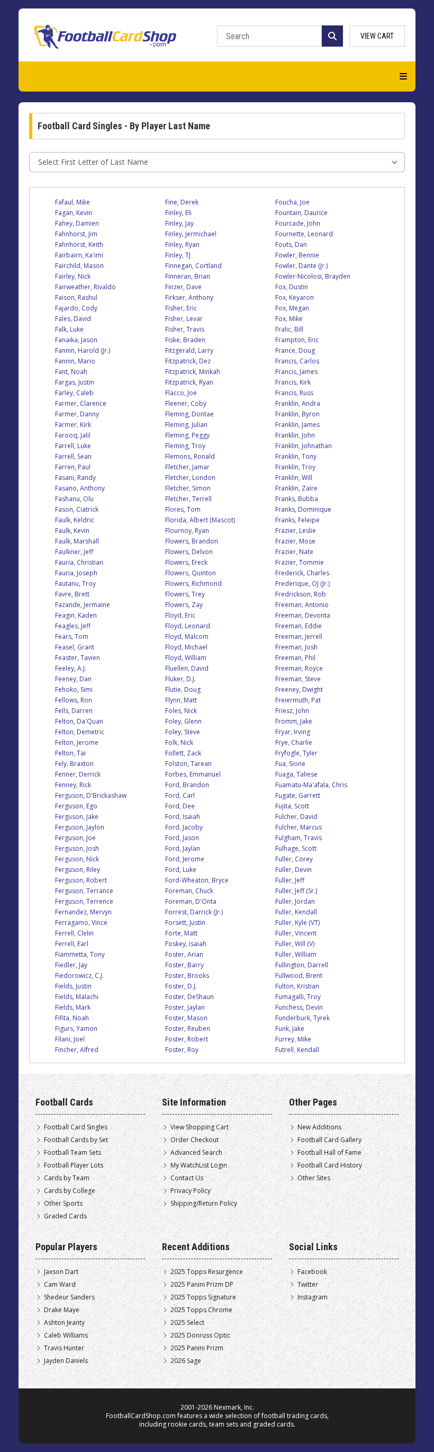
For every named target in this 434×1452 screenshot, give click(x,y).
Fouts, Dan (291, 244)
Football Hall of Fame (329, 1152)
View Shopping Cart (199, 1127)
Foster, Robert (186, 1039)
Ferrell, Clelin (74, 933)
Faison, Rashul (76, 297)
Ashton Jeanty (64, 1323)
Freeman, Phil (295, 657)
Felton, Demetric (79, 731)
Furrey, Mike (293, 1039)
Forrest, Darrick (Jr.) (194, 911)
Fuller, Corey (294, 858)
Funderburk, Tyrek (302, 1017)
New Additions (319, 1127)
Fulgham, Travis (298, 837)
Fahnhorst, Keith (79, 244)
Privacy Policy (190, 1191)
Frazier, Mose (295, 541)
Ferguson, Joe (75, 837)
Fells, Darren (74, 710)
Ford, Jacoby (184, 827)
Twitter (307, 1284)
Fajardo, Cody (76, 308)
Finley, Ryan (182, 244)
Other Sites (313, 1178)
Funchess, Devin (299, 1007)
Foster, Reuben (187, 1028)
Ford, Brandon (187, 784)
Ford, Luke (180, 869)
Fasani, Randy (75, 477)
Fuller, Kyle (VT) (297, 922)
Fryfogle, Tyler (296, 753)
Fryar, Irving (292, 731)
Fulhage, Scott (296, 848)
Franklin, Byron (297, 413)
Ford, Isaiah (182, 816)
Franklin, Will (293, 477)
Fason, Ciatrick (76, 509)
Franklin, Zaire (296, 488)
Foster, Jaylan (185, 1007)
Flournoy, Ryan (187, 530)
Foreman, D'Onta (190, 901)
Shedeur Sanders (69, 1297)
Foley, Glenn (183, 721)
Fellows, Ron (73, 700)
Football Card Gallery (329, 1140)
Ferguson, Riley (77, 869)
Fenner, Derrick (78, 774)
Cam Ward (60, 1284)
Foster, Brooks (187, 975)
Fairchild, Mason (79, 265)
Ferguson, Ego (76, 805)
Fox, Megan (292, 308)
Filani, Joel (70, 1039)
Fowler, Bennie (297, 255)
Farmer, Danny (77, 413)
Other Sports (63, 1203)
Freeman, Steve (298, 678)
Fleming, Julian (186, 424)
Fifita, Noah (72, 1017)
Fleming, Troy (185, 445)
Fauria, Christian (79, 562)
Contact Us (186, 1178)
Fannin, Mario (75, 361)
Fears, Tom (71, 636)
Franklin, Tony (296, 456)
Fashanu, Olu (74, 498)
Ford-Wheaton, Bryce (197, 880)
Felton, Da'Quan (79, 721)
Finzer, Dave (183, 286)
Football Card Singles (75, 1127)
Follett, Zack (183, 753)
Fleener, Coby (185, 403)
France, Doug (295, 350)
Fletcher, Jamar (187, 466)
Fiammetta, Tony (80, 954)
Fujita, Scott (292, 805)
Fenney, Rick (73, 784)
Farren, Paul (73, 466)
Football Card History (329, 1165)
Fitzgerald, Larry (189, 350)
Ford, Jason (182, 837)
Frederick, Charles (302, 572)
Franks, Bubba (296, 498)
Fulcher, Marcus (298, 827)
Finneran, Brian (187, 276)
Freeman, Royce (299, 668)
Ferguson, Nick (77, 858)
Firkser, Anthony (189, 297)
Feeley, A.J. (70, 668)
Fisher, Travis (184, 329)
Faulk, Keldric (74, 519)
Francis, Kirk (293, 382)
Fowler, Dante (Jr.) (301, 265)
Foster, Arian (184, 954)
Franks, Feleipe (297, 519)
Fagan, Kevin (73, 212)
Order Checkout (194, 1140)
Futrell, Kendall (297, 1049)
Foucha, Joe (292, 202)
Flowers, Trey (185, 594)
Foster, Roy (181, 1049)
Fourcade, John (297, 223)
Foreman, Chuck (189, 890)
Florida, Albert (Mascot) (200, 519)
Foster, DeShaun (189, 996)
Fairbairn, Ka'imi (79, 255)
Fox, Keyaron (294, 297)
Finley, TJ (178, 255)
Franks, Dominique (303, 509)
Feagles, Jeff (73, 625)
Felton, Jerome (76, 742)
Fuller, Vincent (296, 933)
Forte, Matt (181, 933)
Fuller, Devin (293, 869)
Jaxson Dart (61, 1272)
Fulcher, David (296, 816)
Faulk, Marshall (77, 541)
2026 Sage (185, 1361)
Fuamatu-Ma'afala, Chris (311, 784)
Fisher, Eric (181, 308)
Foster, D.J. (181, 986)
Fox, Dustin (291, 286)
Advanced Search (196, 1152)
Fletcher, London (190, 477)
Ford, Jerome (184, 858)
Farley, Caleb (74, 392)
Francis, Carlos (297, 361)
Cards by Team (66, 1178)
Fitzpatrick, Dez (188, 361)
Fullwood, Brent (298, 975)
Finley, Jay (179, 223)
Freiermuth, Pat (298, 700)
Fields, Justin (73, 986)
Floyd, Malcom (187, 636)
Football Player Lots (73, 1165)
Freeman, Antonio (302, 604)
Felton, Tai (70, 753)
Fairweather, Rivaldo (85, 286)
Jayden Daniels (66, 1361)
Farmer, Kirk (73, 424)
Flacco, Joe (181, 392)
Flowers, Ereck (186, 562)
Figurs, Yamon (76, 1028)
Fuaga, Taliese (296, 774)
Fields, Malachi (76, 996)
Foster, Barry (184, 964)
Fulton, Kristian (297, 986)
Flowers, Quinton (190, 572)
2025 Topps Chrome (201, 1310)
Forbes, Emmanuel (193, 774)
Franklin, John (295, 435)
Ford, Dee (180, 805)
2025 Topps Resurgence (206, 1272)
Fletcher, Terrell (188, 498)
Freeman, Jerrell (298, 636)
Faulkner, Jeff (74, 551)
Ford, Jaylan (182, 848)
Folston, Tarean (188, 763)
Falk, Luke (69, 329)
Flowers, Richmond (193, 583)
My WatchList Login (198, 1165)
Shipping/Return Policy (203, 1203)
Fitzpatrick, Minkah (192, 371)
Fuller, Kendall (296, 911)
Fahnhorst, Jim (76, 233)
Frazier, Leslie (295, 530)
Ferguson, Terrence (84, 901)
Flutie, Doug (183, 689)
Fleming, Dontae (189, 413)
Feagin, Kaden (76, 615)
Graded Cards (65, 1216)
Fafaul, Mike (72, 202)
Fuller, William (296, 954)
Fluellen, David (187, 668)
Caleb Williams (66, 1335)
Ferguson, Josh (77, 848)
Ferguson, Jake (76, 816)
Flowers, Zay (184, 604)
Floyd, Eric (180, 615)
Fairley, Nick (73, 276)
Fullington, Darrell (301, 964)
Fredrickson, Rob (300, 594)
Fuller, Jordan (295, 901)
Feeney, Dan (73, 678)
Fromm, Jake (293, 721)
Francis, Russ (294, 392)
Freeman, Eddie (298, 625)
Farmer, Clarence (80, 403)
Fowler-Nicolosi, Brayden (312, 276)
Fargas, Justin (74, 382)
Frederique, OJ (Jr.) (302, 583)
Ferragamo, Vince (81, 922)
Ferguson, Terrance (84, 890)
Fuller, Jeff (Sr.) (296, 890)
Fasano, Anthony (80, 488)
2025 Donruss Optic (200, 1335)
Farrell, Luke (73, 445)
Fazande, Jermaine (82, 604)
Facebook (312, 1272)
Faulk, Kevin (72, 530)
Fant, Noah (71, 371)
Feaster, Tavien (77, 657)
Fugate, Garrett (297, 795)
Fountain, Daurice (301, 212)
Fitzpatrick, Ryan (189, 382)
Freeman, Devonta (302, 615)
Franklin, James (297, 424)
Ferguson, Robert (81, 880)
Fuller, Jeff (289, 880)
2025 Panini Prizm (196, 1348)
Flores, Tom (183, 509)
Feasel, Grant (74, 647)
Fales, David (73, 318)
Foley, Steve (182, 731)
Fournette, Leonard (304, 233)
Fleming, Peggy (187, 435)
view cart (377, 36)
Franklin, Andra (297, 403)
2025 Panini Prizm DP (201, 1284)
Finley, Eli (178, 212)
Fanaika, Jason (76, 339)
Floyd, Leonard (187, 625)
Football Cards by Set (76, 1140)
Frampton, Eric (297, 339)
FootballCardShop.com (141, 1415)
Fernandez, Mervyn (83, 911)
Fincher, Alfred (76, 1049)
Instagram (312, 1297)
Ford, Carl (180, 795)
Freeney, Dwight (299, 689)
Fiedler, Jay (71, 964)
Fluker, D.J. (180, 678)
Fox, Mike (289, 318)
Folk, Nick (179, 742)
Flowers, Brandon (191, 541)
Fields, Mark (73, 1007)
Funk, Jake (289, 1028)
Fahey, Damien (77, 223)
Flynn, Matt (181, 700)
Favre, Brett (72, 594)
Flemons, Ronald (190, 456)
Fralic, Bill (289, 329)
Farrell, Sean (73, 456)
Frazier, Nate (294, 551)
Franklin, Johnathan (303, 445)
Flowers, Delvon (189, 551)
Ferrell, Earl (71, 943)
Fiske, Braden (185, 339)
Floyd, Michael (186, 647)
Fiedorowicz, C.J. (79, 975)
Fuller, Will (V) (294, 943)
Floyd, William (185, 657)
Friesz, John (292, 710)
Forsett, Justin (185, 922)
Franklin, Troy (295, 466)
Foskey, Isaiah (185, 943)
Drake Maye (61, 1310)
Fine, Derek (181, 202)
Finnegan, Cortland (193, 265)
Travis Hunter (64, 1348)
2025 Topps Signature (203, 1297)
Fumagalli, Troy (298, 996)
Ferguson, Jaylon (79, 827)
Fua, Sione (290, 763)
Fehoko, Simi (74, 689)
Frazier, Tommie (299, 562)
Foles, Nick (181, 710)
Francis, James (296, 371)
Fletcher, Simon (188, 488)
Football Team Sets (72, 1152)
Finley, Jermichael (190, 233)
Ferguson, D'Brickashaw (90, 795)
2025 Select (187, 1323)
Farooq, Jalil (73, 435)
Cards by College (69, 1191)
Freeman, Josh (296, 647)
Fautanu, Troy (75, 583)
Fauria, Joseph (76, 572)
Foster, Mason (186, 1017)
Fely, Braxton (74, 763)
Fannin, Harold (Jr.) (82, 350)
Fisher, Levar (184, 318)
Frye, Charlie (293, 742)
